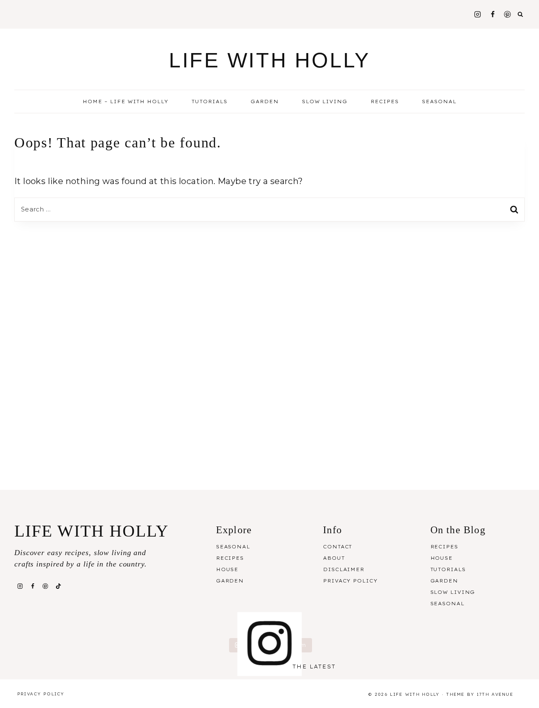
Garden (265, 101)
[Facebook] (492, 14)
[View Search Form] (520, 14)
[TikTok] (58, 585)
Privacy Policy (350, 581)
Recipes (230, 558)
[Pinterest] (507, 14)
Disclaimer (343, 569)
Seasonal (233, 547)
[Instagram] (477, 14)
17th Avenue (495, 694)
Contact (337, 547)
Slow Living (324, 101)
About (333, 558)
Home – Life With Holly (125, 101)
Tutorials (209, 101)
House (227, 569)
